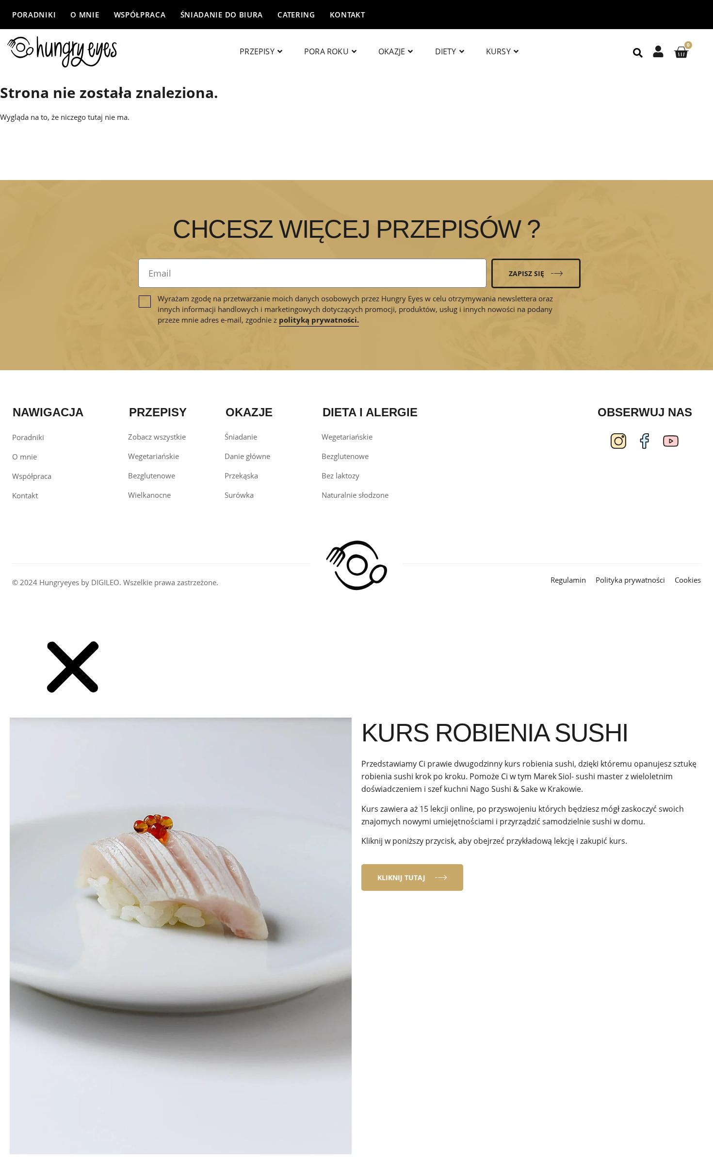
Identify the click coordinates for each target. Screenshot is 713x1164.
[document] (356, 897)
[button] (73, 700)
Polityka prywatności (630, 580)
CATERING (296, 14)
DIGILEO (105, 582)
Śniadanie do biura (221, 14)
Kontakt (347, 14)
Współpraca (140, 14)
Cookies (688, 580)
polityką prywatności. (319, 320)
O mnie (84, 14)
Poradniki (34, 14)
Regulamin (568, 580)
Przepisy (257, 51)
